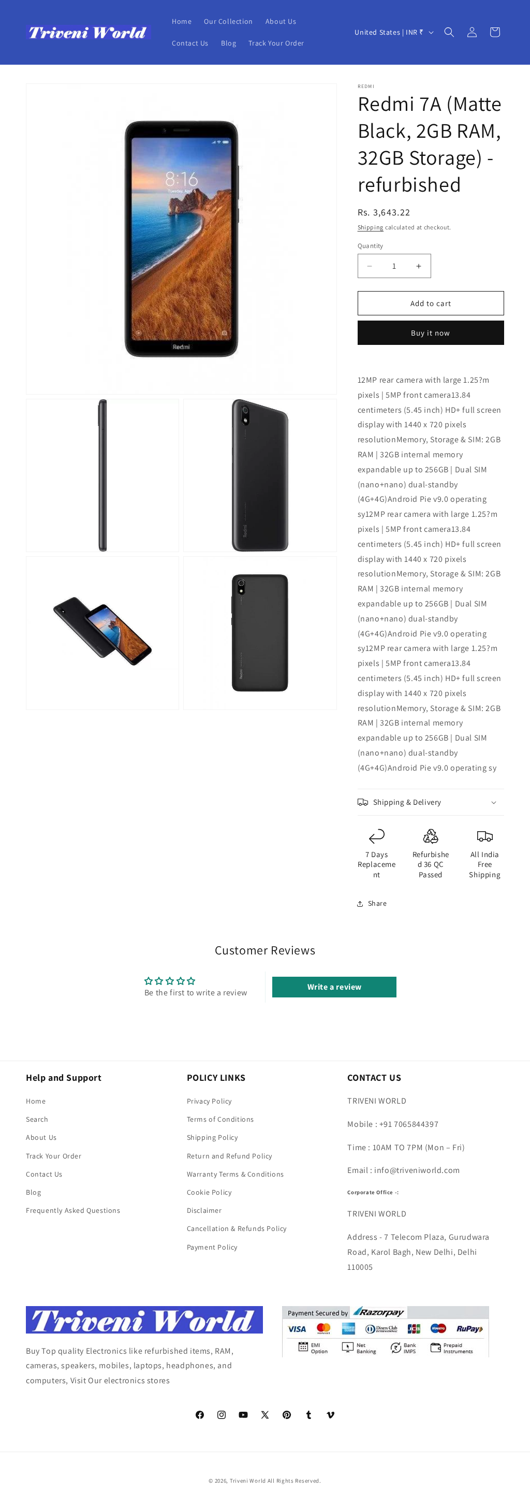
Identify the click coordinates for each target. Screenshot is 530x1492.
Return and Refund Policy (229, 1156)
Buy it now (430, 333)
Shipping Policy (212, 1137)
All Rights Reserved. (294, 1480)
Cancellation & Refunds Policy (237, 1228)
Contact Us (44, 1174)
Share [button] (377, 903)
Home (36, 1101)
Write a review (334, 986)
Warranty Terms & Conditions (235, 1174)
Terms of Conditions (220, 1119)
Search (37, 1119)
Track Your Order (54, 1156)
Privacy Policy (209, 1101)
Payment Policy (212, 1247)
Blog (33, 1192)
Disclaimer (204, 1210)
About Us (41, 1137)
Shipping (371, 227)
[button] (449, 32)
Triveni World (248, 1480)
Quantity (371, 245)
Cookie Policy (209, 1192)
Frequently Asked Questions (73, 1210)
